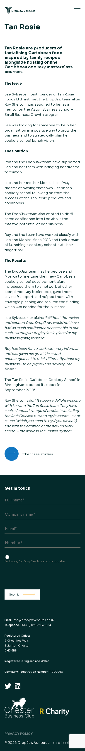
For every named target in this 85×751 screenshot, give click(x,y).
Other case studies (36, 454)
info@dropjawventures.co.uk (33, 620)
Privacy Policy (19, 733)
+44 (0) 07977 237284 (35, 625)
